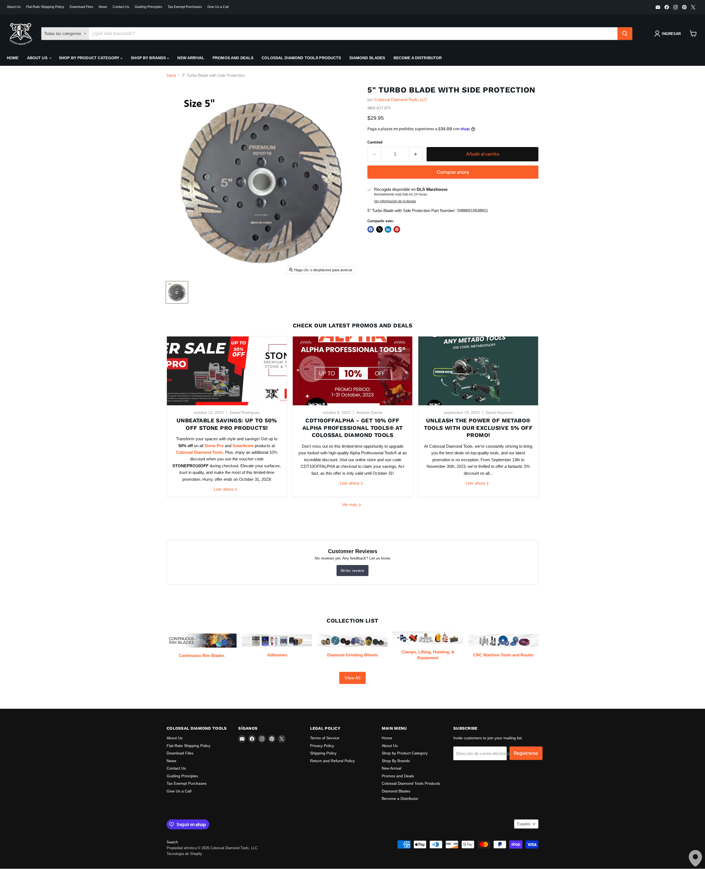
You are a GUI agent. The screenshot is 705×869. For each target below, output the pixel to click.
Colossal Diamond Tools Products (301, 58)
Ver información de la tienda (395, 201)
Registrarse (526, 753)
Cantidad (375, 142)
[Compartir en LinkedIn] (388, 229)
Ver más (350, 504)
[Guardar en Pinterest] (397, 229)
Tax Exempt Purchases (185, 7)
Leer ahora (224, 489)
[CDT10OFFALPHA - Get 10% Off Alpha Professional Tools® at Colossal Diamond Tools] (353, 370)
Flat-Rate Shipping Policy (45, 7)
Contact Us (121, 7)
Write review (352, 570)
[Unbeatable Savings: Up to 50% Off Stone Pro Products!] (227, 370)
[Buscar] (624, 33)
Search (172, 842)
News (103, 7)
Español (523, 824)
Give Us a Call (218, 7)
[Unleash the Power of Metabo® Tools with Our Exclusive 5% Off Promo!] (478, 370)
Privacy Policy (322, 745)
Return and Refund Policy (332, 761)
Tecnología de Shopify (184, 854)
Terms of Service (324, 738)
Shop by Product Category (90, 58)
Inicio (171, 75)
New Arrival (190, 58)
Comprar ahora (453, 172)
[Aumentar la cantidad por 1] (416, 154)
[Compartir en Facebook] (370, 229)
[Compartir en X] (379, 229)
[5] (177, 292)
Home (13, 58)
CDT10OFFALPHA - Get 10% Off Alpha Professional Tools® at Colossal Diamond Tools (352, 427)
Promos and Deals (233, 58)
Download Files (81, 7)
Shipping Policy (323, 753)
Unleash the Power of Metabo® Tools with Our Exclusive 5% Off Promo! (478, 427)
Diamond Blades (367, 58)
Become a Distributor (418, 58)
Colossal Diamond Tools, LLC (400, 99)
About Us (14, 7)
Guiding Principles (148, 7)
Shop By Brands (149, 58)
